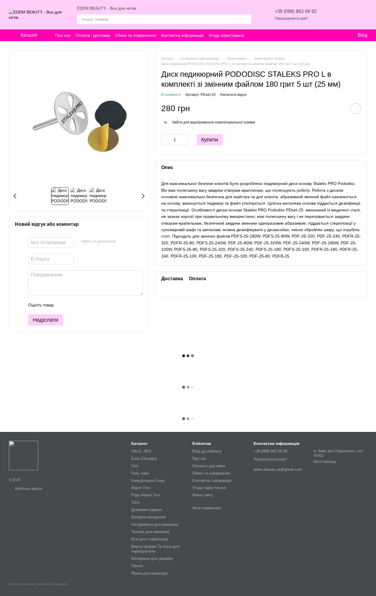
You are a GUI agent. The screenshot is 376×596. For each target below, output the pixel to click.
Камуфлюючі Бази (147, 480)
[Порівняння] (347, 14)
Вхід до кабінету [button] (207, 451)
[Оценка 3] (82, 304)
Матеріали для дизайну (152, 558)
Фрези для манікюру (149, 573)
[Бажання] (332, 14)
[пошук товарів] (246, 19)
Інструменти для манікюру (155, 524)
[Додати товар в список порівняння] (339, 108)
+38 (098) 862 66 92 (296, 11)
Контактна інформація (182, 35)
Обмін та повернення (135, 35)
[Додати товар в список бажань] (355, 108)
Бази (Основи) (144, 458)
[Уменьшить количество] (166, 139)
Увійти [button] (177, 122)
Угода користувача (226, 35)
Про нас (63, 35)
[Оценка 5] (101, 304)
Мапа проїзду (324, 462)
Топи (135, 502)
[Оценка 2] (73, 304)
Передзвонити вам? (291, 18)
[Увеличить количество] (184, 139)
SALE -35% (141, 451)
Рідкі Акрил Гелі (145, 495)
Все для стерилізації (149, 539)
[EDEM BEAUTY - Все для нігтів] (23, 455)
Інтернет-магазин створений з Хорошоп (38, 584)
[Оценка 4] (91, 304)
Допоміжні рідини (146, 509)
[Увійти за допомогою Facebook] (122, 241)
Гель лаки (140, 473)
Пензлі (137, 566)
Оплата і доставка (92, 35)
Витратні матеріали (148, 517)
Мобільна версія (28, 489)
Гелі (134, 466)
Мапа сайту (202, 495)
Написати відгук (233, 95)
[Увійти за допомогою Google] (131, 241)
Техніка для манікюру (150, 532)
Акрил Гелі (140, 487)
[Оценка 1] (63, 304)
